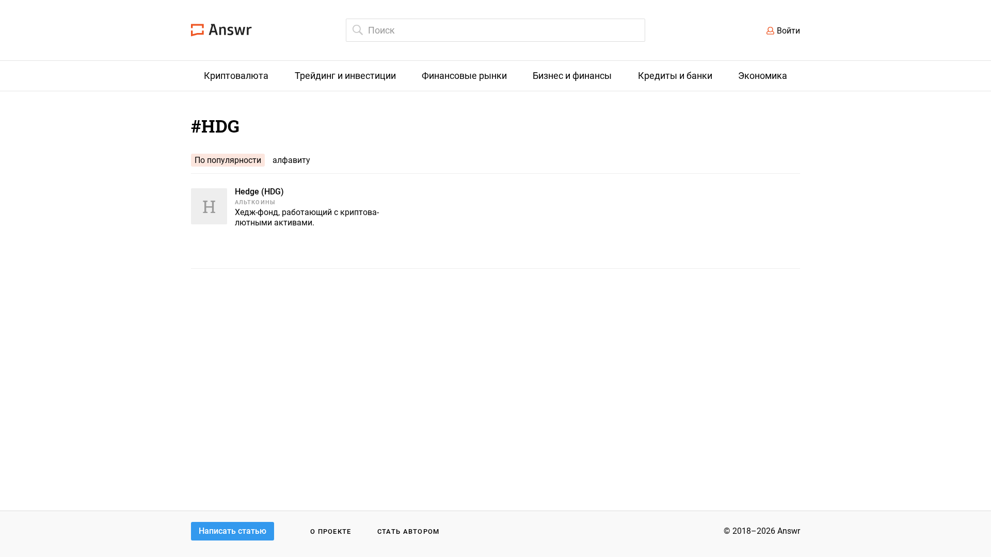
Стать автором (408, 531)
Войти (788, 31)
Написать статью (232, 531)
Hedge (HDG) (259, 191)
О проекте (330, 531)
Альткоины (255, 202)
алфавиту (291, 160)
